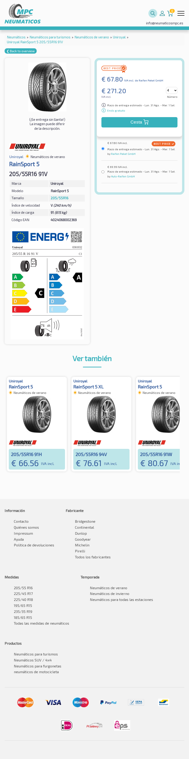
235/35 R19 (23, 611)
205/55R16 (59, 198)
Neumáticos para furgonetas (37, 666)
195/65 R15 (23, 605)
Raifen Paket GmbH (123, 153)
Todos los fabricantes (93, 557)
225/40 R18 (23, 599)
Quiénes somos (26, 527)
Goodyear (83, 539)
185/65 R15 (23, 617)
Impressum (23, 533)
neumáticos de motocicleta (36, 672)
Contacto (21, 521)
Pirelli (80, 551)
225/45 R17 (23, 593)
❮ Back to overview (20, 51)
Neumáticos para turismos (36, 654)
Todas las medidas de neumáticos (41, 623)
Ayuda (19, 539)
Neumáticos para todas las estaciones (121, 599)
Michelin (82, 545)
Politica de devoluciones (34, 545)
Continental (84, 527)
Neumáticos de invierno (109, 593)
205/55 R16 (23, 588)
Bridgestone (85, 521)
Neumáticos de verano (108, 588)
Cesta (136, 122)
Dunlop (81, 533)
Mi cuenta (162, 13)
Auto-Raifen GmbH (122, 176)
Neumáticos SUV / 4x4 (33, 660)
